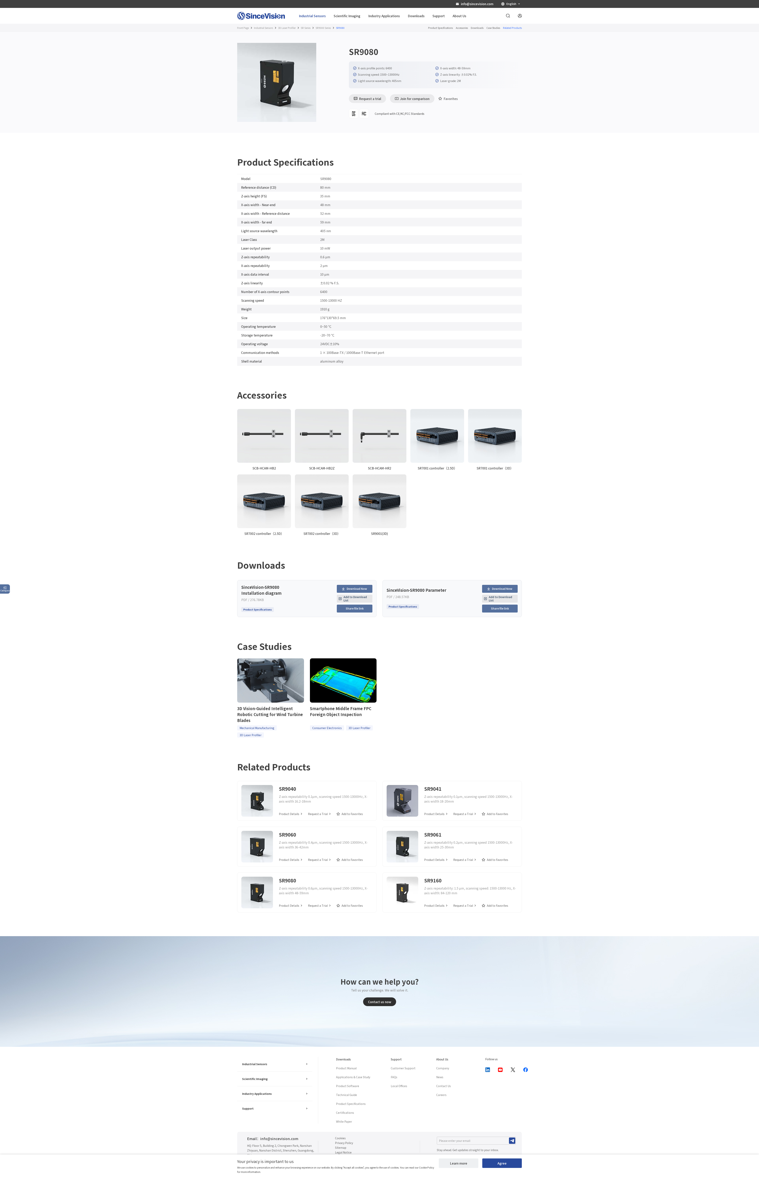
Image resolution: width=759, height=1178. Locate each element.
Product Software (347, 1086)
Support (248, 1108)
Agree (502, 1163)
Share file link (355, 608)
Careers (441, 1095)
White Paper (344, 1121)
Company (442, 1068)
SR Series (306, 27)
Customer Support (403, 1068)
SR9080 (340, 27)
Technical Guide (346, 1095)
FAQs (394, 1077)
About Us (442, 1059)
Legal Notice (343, 1152)
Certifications (345, 1113)
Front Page (243, 27)
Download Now (357, 589)
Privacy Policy (344, 1143)
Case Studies (493, 27)
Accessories (462, 27)
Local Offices (399, 1086)
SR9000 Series (323, 27)
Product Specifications (440, 27)
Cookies (340, 1138)
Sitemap (340, 1148)
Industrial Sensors (263, 27)
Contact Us (443, 1086)
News (439, 1077)
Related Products (512, 27)
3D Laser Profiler (287, 27)
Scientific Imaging (255, 1079)
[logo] (261, 16)
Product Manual (346, 1068)
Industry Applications (257, 1094)
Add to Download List (355, 598)
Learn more (458, 1163)
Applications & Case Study (353, 1077)
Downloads (477, 27)
